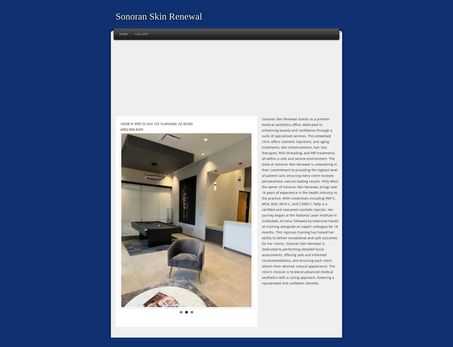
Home (123, 34)
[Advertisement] (226, 80)
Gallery (142, 34)
